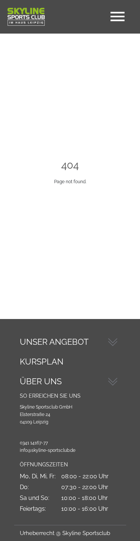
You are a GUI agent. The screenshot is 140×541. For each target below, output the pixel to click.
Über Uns (41, 381)
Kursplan (41, 361)
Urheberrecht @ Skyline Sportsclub (65, 533)
